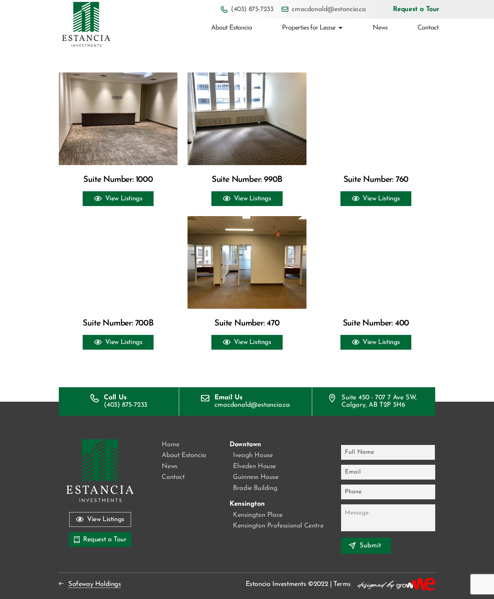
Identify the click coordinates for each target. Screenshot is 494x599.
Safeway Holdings (94, 584)
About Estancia (231, 27)
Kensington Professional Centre (278, 525)
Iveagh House (253, 455)
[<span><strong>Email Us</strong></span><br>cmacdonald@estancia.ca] (205, 398)
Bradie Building (255, 488)
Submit (370, 545)
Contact (428, 27)
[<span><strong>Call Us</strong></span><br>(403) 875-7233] (94, 398)
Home (170, 444)
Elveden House (254, 466)
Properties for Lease (308, 27)
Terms (342, 584)
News (380, 27)
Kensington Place (258, 515)
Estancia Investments (276, 584)
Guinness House (255, 477)
